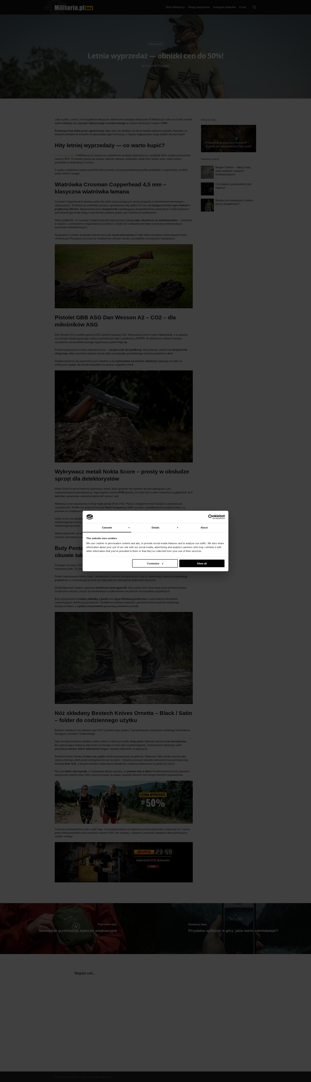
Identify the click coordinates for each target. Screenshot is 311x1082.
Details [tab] (156, 527)
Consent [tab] (107, 527)
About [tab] (204, 527)
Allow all (202, 563)
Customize (153, 563)
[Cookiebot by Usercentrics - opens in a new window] (210, 517)
